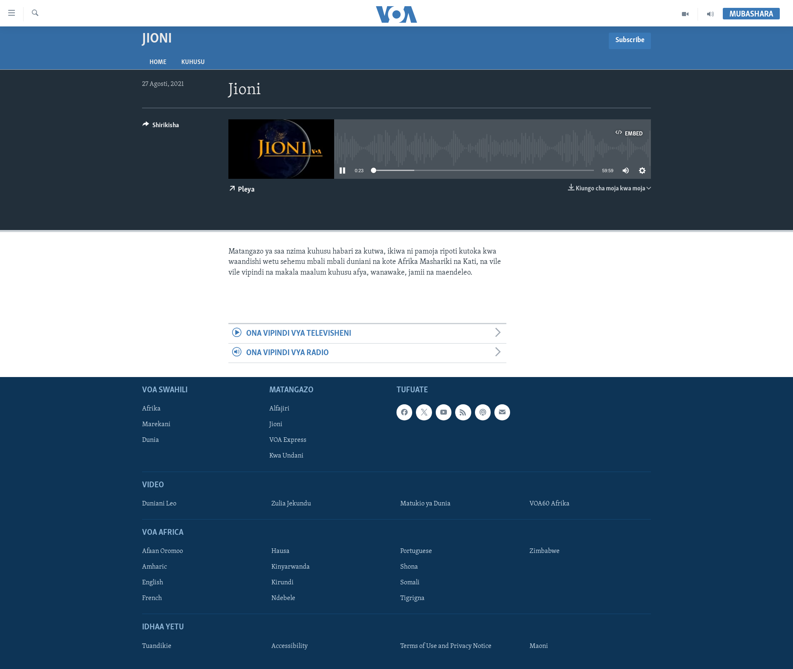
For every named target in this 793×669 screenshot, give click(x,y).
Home (158, 62)
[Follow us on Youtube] (443, 412)
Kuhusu (193, 62)
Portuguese (416, 551)
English (152, 583)
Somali (410, 583)
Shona (409, 567)
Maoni (538, 646)
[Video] (685, 14)
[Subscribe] (502, 412)
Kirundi (282, 583)
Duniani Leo (159, 504)
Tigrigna (412, 598)
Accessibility (289, 646)
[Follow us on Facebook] (404, 412)
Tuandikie (156, 646)
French (152, 598)
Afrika (151, 409)
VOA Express (287, 440)
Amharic (154, 567)
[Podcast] (483, 412)
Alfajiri (279, 409)
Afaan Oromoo (162, 551)
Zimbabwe (544, 551)
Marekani (156, 425)
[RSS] (463, 412)
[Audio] (710, 14)
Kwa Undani (286, 456)
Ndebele (283, 598)
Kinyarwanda (290, 567)
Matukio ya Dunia (425, 504)
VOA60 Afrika (549, 504)
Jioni (276, 425)
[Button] (160, 127)
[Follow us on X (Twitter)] (424, 412)
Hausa (280, 551)
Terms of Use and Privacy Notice (445, 646)
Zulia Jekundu (291, 504)
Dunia (150, 440)
